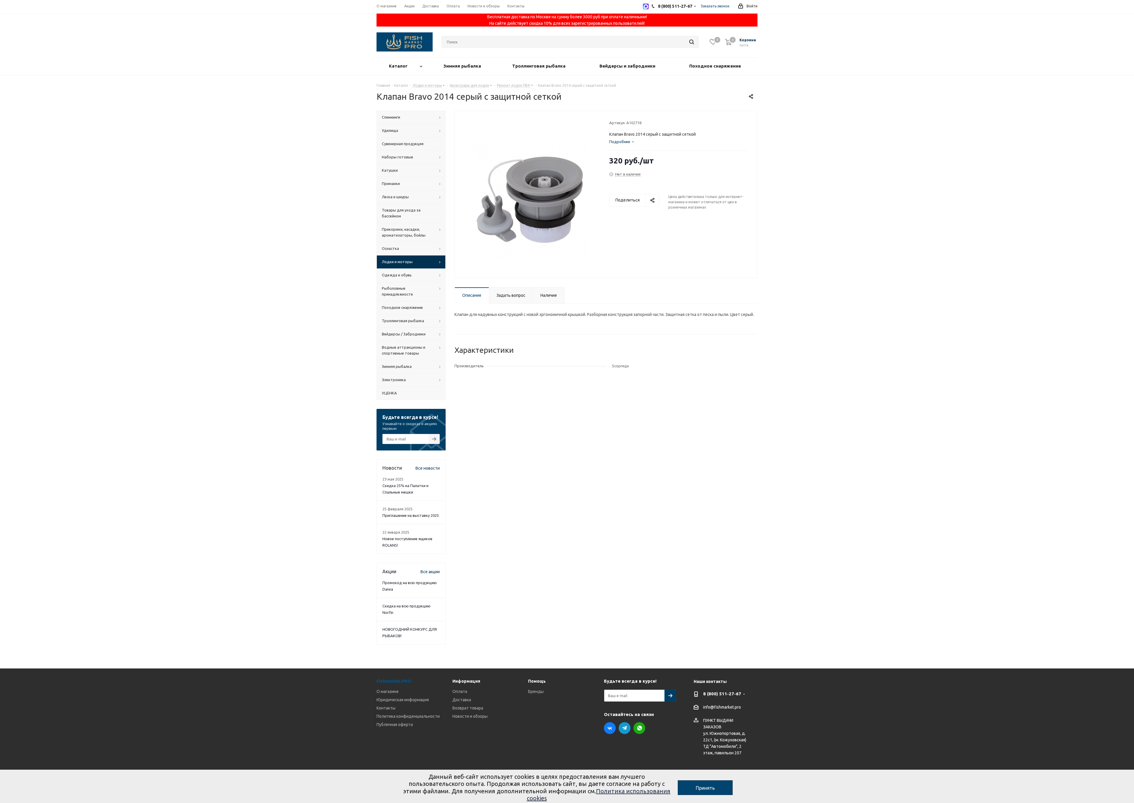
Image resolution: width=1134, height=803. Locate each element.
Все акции (430, 571)
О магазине (388, 691)
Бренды (536, 691)
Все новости (428, 468)
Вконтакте (610, 728)
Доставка (461, 699)
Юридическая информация (403, 699)
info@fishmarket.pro (722, 707)
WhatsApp (639, 728)
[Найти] (692, 42)
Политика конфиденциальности (408, 716)
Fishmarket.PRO (394, 681)
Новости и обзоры (470, 716)
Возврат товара (467, 708)
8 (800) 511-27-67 (722, 693)
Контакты (386, 708)
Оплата (459, 691)
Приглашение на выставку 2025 (410, 515)
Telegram (624, 728)
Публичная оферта (395, 724)
